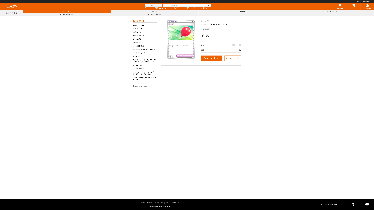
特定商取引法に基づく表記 (155, 202)
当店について (190, 8)
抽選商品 (242, 11)
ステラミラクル (137, 65)
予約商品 (154, 11)
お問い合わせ (206, 8)
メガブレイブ (137, 32)
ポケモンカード (66, 11)
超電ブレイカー (137, 56)
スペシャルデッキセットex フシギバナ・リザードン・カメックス (144, 73)
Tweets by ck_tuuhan (140, 86)
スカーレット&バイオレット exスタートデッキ (144, 78)
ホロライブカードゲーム (330, 11)
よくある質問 (357, 1)
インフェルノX (137, 28)
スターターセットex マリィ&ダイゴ (144, 49)
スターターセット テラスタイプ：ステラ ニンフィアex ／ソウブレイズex (144, 61)
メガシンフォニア (138, 35)
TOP (147, 8)
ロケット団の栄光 (138, 46)
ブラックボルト (137, 39)
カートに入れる (212, 58)
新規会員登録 (366, 1)
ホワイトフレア (137, 42)
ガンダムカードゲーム (67, 14)
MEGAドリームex (138, 25)
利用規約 (142, 202)
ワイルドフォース (138, 68)
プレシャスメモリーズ (154, 14)
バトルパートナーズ (139, 53)
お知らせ (176, 8)
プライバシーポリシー (172, 202)
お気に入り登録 (233, 58)
